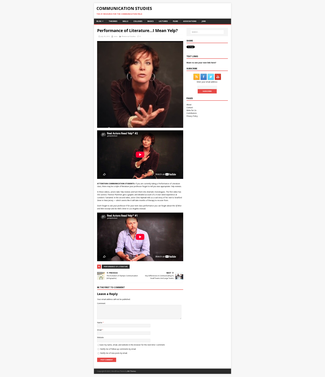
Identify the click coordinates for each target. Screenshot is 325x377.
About (188, 104)
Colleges (137, 21)
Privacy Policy (192, 116)
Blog (98, 21)
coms (115, 36)
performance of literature (116, 266)
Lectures (163, 21)
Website (100, 337)
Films (175, 21)
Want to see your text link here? (201, 62)
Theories (113, 21)
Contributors (191, 113)
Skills (125, 21)
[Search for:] (207, 32)
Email (99, 330)
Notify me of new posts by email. (113, 353)
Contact (189, 107)
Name (100, 322)
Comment (101, 303)
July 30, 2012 (105, 36)
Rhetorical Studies (129, 36)
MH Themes (131, 371)
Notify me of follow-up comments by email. (118, 349)
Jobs (204, 21)
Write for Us (191, 110)
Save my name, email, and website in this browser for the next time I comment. (132, 345)
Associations (189, 21)
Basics (151, 21)
